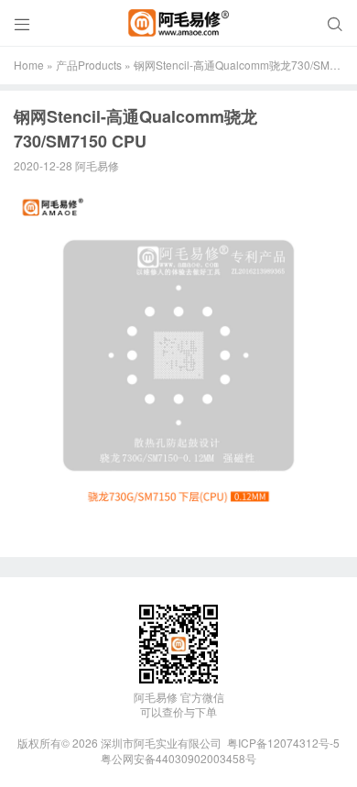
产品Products (89, 64)
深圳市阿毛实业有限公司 (161, 742)
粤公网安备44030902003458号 (178, 758)
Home (29, 64)
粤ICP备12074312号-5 (283, 742)
